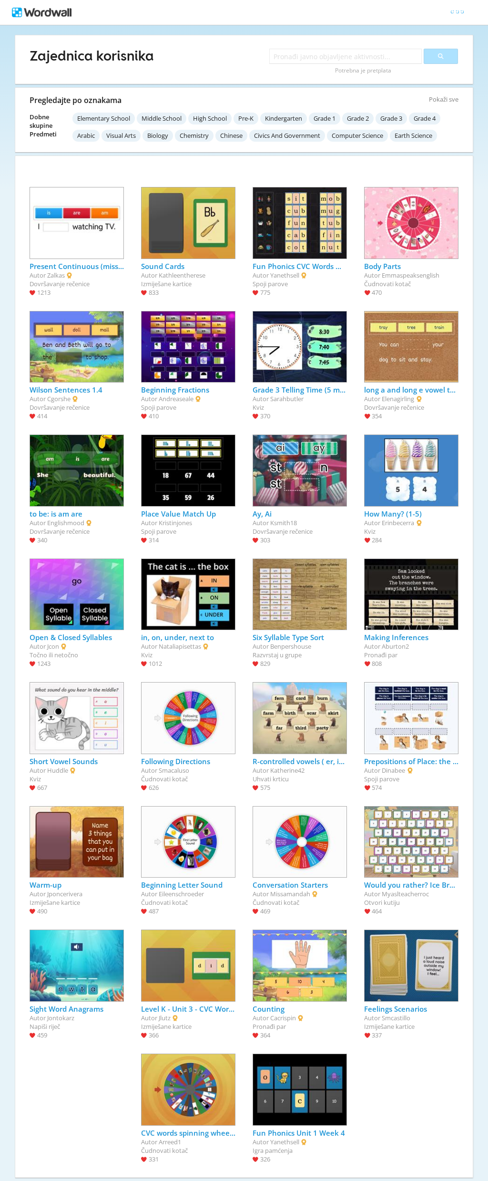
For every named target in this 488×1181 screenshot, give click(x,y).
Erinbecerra (398, 522)
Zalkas (56, 275)
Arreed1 (170, 1142)
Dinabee (393, 770)
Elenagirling (398, 398)
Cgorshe (59, 398)
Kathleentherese (182, 275)
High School (210, 118)
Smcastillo (396, 1018)
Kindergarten (283, 118)
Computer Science (357, 135)
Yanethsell (284, 275)
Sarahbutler (287, 398)
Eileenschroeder (181, 894)
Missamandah (290, 894)
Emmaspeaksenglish (410, 275)
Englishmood (65, 522)
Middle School (162, 118)
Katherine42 (287, 770)
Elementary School (103, 118)
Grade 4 (425, 118)
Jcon (53, 646)
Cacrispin (283, 1018)
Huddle (57, 770)
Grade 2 (358, 118)
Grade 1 (325, 118)
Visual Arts (121, 135)
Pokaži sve (443, 99)
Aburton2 (395, 646)
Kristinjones (175, 522)
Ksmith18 (283, 522)
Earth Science (413, 135)
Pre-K (246, 118)
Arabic (86, 135)
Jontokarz (60, 1018)
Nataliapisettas (180, 646)
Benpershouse (290, 646)
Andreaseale (176, 398)
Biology (157, 135)
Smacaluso (174, 770)
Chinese (231, 135)
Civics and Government (287, 135)
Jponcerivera (64, 894)
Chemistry (194, 135)
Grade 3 (391, 118)
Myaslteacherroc (405, 894)
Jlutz (165, 1018)
